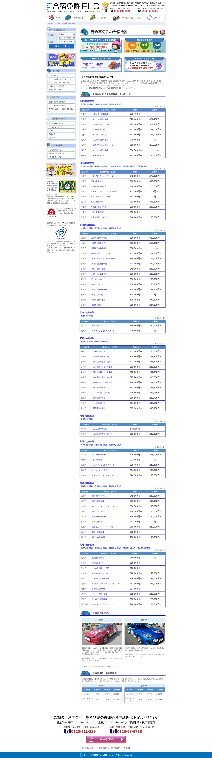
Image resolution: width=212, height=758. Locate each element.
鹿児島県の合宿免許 (144, 548)
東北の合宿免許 (87, 101)
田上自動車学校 (97, 279)
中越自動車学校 (97, 284)
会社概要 (127, 748)
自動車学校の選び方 (56, 124)
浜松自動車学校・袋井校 (102, 357)
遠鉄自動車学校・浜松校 (102, 377)
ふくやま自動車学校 (100, 150)
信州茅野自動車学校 (99, 248)
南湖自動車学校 (99, 155)
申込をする (107, 739)
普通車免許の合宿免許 (57, 102)
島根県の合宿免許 (115, 445)
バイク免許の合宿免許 (57, 105)
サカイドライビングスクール (103, 331)
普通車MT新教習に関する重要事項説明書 (105, 88)
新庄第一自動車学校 (100, 135)
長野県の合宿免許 (101, 228)
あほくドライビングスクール (103, 506)
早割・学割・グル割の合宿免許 (60, 83)
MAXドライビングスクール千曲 (103, 259)
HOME (58, 18)
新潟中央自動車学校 (99, 290)
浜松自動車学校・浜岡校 (102, 362)
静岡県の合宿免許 (87, 341)
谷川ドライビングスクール (101, 197)
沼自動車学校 (97, 460)
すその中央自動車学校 (101, 393)
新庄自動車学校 (99, 130)
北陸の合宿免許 (87, 312)
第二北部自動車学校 (100, 119)
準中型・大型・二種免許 (132, 18)
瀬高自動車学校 (98, 558)
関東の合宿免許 (87, 163)
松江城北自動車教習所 (100, 470)
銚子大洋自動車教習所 (99, 217)
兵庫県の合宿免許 (87, 419)
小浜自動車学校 (98, 326)
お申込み (157, 18)
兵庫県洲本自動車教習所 (102, 434)
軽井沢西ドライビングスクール (103, 253)
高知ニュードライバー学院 (102, 527)
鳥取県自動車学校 (99, 455)
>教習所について (55, 157)
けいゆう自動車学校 (99, 594)
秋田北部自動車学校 (100, 114)
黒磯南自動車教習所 (98, 186)
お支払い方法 (53, 131)
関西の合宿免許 (87, 416)
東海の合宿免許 (87, 338)
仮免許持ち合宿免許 (56, 90)
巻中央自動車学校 (98, 300)
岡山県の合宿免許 (101, 445)
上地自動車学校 (99, 403)
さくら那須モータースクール (102, 176)
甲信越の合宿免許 (88, 225)
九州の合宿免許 (87, 544)
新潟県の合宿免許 (115, 228)
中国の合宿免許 (87, 441)
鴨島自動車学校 (98, 501)
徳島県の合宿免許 (87, 486)
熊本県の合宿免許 (115, 548)
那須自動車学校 (97, 181)
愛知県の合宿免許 (101, 341)
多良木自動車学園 (98, 589)
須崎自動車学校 (98, 532)
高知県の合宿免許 (115, 486)
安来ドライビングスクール (102, 475)
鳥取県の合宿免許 (87, 445)
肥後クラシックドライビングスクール (106, 584)
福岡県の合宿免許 (87, 548)
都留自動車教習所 (98, 243)
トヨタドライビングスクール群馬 (104, 191)
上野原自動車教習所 (99, 238)
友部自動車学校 (97, 202)
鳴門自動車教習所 (99, 496)
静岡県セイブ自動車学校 (102, 382)
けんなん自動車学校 (100, 140)
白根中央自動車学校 (99, 274)
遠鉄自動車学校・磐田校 (102, 372)
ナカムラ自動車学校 (99, 599)
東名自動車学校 (99, 388)
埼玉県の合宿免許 (129, 166)
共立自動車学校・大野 (100, 573)
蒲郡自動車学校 (99, 398)
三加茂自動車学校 (99, 517)
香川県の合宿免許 (101, 486)
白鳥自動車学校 (98, 522)
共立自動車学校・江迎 (100, 578)
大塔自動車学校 (98, 563)
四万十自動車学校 (99, 537)
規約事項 (52, 138)
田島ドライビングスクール (103, 145)
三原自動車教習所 (100, 429)
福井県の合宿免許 (87, 316)
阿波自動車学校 (98, 511)
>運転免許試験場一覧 (56, 153)
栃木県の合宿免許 (87, 166)
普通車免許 (78, 18)
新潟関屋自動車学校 (99, 264)
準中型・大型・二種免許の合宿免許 (61, 110)
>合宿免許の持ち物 (56, 150)
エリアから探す (54, 75)
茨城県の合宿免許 (115, 166)
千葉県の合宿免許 (143, 166)
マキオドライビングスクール (103, 604)
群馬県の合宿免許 (101, 166)
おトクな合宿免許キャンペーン (60, 79)
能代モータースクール (101, 124)
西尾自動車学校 (99, 408)
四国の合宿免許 (87, 483)
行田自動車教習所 (98, 212)
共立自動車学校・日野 (100, 568)
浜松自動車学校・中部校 (102, 367)
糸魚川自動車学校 (98, 269)
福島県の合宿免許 (115, 104)
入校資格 (52, 134)
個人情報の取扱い (88, 748)
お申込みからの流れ (56, 127)
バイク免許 (102, 18)
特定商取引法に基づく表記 (109, 748)
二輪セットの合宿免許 (57, 86)
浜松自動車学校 (99, 351)
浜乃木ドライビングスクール (103, 465)
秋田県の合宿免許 (87, 104)
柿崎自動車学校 (97, 305)
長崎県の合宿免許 (101, 548)
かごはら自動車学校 (98, 207)
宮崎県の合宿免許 (129, 548)
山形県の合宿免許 (101, 104)
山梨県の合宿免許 (87, 228)
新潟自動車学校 (97, 295)
